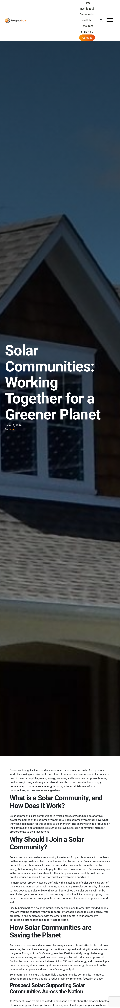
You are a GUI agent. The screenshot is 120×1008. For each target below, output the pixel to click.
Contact (87, 37)
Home (87, 3)
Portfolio (87, 20)
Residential (87, 8)
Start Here (87, 31)
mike (11, 429)
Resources (87, 26)
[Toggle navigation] (109, 20)
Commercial (87, 14)
